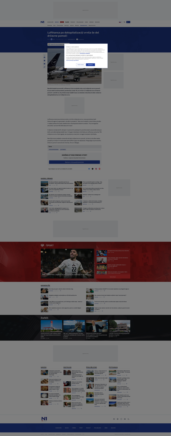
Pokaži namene (81, 64)
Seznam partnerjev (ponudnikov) (72, 60)
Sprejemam (90, 64)
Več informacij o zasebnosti (85, 53)
